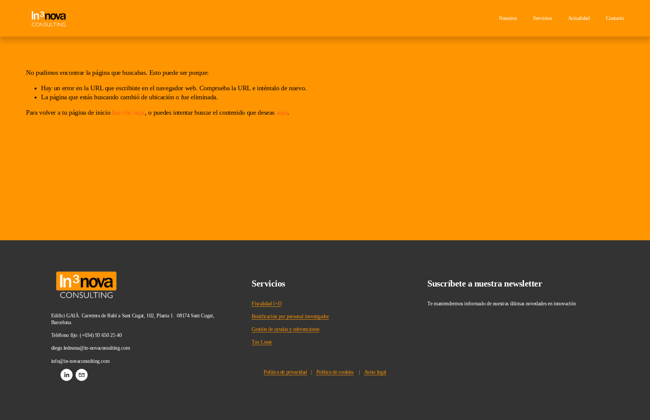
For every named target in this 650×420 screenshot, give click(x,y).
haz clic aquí (128, 112)
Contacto (615, 18)
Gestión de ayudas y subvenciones (285, 329)
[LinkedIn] (67, 375)
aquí (282, 112)
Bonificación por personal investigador (290, 316)
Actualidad (579, 18)
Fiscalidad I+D (266, 303)
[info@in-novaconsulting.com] (82, 375)
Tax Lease (262, 342)
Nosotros (508, 18)
